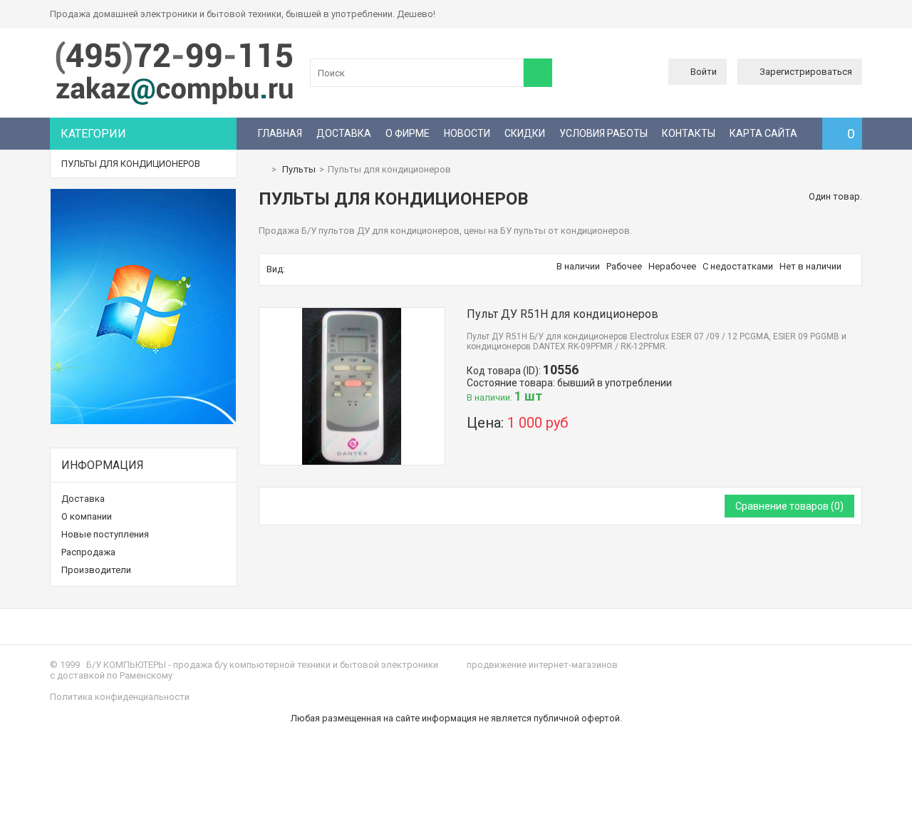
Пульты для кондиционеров (130, 163)
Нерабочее (672, 266)
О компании (86, 516)
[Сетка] (294, 269)
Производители (96, 570)
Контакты (688, 133)
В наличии (578, 266)
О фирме (407, 133)
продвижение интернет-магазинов (542, 664)
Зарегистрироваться (806, 71)
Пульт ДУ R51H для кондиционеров (562, 314)
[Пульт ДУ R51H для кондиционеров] (352, 313)
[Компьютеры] (174, 103)
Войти (703, 71)
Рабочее (624, 266)
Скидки (524, 133)
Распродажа (88, 552)
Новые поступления (105, 534)
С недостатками (738, 266)
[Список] (309, 269)
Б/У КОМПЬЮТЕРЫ (126, 664)
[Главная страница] (262, 169)
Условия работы (603, 133)
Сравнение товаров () (789, 506)
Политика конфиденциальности (120, 696)
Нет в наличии (810, 266)
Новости (467, 133)
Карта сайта (763, 133)
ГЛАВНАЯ (280, 133)
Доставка (343, 133)
